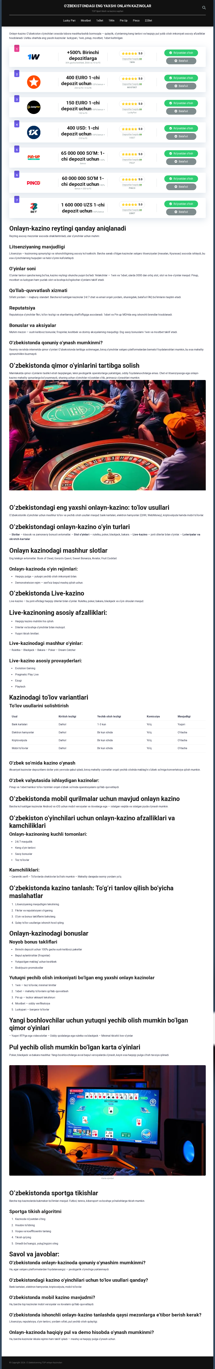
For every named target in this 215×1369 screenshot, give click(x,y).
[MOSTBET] (33, 87)
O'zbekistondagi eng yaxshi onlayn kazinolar (107, 6)
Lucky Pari (69, 20)
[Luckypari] (33, 113)
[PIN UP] (33, 163)
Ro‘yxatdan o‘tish (183, 52)
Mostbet (86, 20)
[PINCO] (33, 188)
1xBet (99, 20)
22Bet (148, 20)
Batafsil (183, 60)
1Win (111, 20)
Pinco (136, 20)
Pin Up (123, 20)
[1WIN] (33, 62)
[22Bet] (33, 213)
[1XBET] (33, 138)
